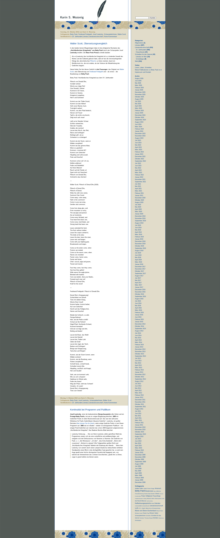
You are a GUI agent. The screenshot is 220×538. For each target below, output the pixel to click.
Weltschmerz (161, 518)
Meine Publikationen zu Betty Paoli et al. (148, 70)
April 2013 (138, 365)
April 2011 (138, 418)
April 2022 (138, 170)
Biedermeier (149, 491)
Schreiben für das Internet (143, 54)
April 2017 (138, 283)
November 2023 (140, 136)
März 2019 (138, 234)
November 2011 (140, 402)
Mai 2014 (138, 338)
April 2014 (138, 340)
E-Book (157, 493)
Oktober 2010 (139, 432)
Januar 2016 (139, 315)
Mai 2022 (138, 168)
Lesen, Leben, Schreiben (143, 67)
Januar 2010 (139, 452)
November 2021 (140, 179)
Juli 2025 (138, 101)
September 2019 (140, 221)
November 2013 (140, 351)
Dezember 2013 (140, 349)
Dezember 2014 (140, 324)
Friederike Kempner (139, 498)
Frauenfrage (157, 496)
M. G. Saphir (142, 508)
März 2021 (138, 191)
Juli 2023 (138, 140)
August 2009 (139, 464)
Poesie (145, 513)
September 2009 (140, 462)
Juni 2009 (138, 468)
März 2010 (138, 448)
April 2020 (138, 209)
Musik (158, 510)
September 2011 (140, 406)
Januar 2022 (139, 177)
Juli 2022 (138, 163)
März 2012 (138, 393)
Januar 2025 (139, 113)
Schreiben (148, 515)
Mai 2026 (138, 83)
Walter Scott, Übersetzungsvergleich (88, 43)
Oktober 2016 (139, 294)
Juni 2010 (138, 441)
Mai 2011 (138, 416)
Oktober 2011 (139, 404)
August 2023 (139, 138)
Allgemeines (139, 43)
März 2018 (138, 262)
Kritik (152, 503)
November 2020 (140, 198)
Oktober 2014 (139, 326)
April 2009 (138, 473)
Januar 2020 (139, 214)
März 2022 (138, 172)
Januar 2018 (139, 264)
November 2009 (140, 457)
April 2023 (138, 147)
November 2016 (140, 292)
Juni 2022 (138, 165)
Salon (156, 513)
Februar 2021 (139, 193)
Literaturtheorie (145, 505)
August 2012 (139, 381)
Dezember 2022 (140, 156)
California (158, 491)
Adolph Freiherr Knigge (149, 488)
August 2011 (139, 409)
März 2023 (138, 149)
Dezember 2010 (140, 427)
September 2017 (140, 273)
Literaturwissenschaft (96, 36)
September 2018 (140, 248)
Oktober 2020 (139, 200)
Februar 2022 (139, 175)
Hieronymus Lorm (159, 498)
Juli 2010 (138, 439)
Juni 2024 (138, 124)
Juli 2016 (138, 301)
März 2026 (138, 85)
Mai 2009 (138, 471)
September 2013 (140, 356)
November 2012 (140, 374)
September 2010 (140, 434)
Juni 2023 (138, 143)
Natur (161, 510)
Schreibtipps (140, 59)
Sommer (142, 518)
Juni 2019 (138, 227)
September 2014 (140, 328)
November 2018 (140, 244)
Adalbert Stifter (139, 488)
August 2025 (139, 99)
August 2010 (139, 436)
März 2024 (138, 126)
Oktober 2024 (139, 117)
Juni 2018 (138, 255)
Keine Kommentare (110, 36)
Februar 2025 (139, 110)
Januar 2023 (139, 154)
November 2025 (140, 94)
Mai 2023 (138, 145)
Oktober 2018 (139, 246)
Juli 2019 (138, 225)
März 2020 (138, 211)
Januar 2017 (139, 287)
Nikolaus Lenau (138, 513)
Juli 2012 (138, 383)
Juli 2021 (138, 184)
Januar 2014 (139, 347)
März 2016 (138, 310)
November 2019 (140, 218)
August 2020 (139, 202)
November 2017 (140, 269)
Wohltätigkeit (138, 520)
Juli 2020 (138, 204)
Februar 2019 (139, 237)
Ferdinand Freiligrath (85, 34)
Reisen (152, 513)
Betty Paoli (73, 34)
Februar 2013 (139, 370)
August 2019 (139, 223)
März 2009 (138, 475)
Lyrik (136, 508)
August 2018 (139, 250)
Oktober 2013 (139, 354)
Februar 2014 (139, 344)
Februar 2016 (139, 312)
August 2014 (139, 331)
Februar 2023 (139, 152)
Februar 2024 (139, 129)
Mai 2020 (138, 207)
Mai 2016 (138, 305)
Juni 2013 (138, 361)
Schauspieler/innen (110, 34)
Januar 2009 (139, 480)
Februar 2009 (139, 478)
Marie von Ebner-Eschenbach (146, 510)
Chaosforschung (139, 493)
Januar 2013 (139, 372)
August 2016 (139, 299)
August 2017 (139, 276)
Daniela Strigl (147, 493)
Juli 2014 (138, 333)
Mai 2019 (138, 230)
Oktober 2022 (139, 159)
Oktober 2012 (139, 377)
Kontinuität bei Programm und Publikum (90, 409)
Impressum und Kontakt (143, 72)
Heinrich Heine (151, 498)
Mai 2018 (138, 257)
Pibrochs (93, 61)
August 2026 (139, 78)
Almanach (158, 488)
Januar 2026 (139, 90)
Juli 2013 (138, 358)
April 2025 (138, 106)
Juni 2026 (138, 81)
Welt (136, 61)
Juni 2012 (138, 386)
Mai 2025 (138, 104)
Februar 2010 (139, 450)
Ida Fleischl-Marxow (140, 501)
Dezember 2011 (140, 400)
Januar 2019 (139, 239)
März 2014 (138, 342)
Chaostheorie (140, 52)
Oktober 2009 (139, 459)
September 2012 (140, 379)
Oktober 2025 (139, 97)
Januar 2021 (139, 195)
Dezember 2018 (140, 241)
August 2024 (139, 122)
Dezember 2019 (140, 216)
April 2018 (138, 260)
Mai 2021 (138, 186)
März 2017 (138, 285)
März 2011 (138, 420)
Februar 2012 (139, 395)
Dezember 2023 (140, 133)
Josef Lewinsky (98, 34)
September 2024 (140, 120)
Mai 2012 (138, 388)
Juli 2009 (138, 466)
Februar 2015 (139, 319)
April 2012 (138, 390)
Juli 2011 (138, 411)
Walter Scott (122, 34)
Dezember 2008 (140, 482)
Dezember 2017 (140, 266)
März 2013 (138, 367)
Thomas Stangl (148, 518)
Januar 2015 (139, 322)
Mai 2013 (138, 363)
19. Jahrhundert (77, 36)
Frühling (144, 498)
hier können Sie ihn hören (85, 423)
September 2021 (140, 182)
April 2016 (138, 308)
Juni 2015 (138, 317)
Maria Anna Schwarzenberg (153, 508)
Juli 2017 (138, 278)
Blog (154, 491)
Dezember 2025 (140, 92)
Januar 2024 (139, 131)
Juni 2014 (138, 335)
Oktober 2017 (139, 271)
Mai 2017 (138, 280)
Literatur (85, 36)
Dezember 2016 (140, 289)
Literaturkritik (138, 505)
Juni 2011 (138, 413)
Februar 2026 (139, 87)
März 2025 (138, 108)
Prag (148, 513)
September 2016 (140, 296)
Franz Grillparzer (146, 496)
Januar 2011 (139, 425)
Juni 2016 (138, 303)
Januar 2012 (139, 397)
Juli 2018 (138, 253)
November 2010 (140, 429)
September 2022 (140, 161)
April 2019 (138, 232)
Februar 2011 (139, 422)
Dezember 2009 (140, 455)
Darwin (152, 493)
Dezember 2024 (140, 115)
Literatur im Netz (141, 56)
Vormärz (155, 518)
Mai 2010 (138, 443)
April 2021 (138, 188)
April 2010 (138, 445)
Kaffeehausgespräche (143, 503)
